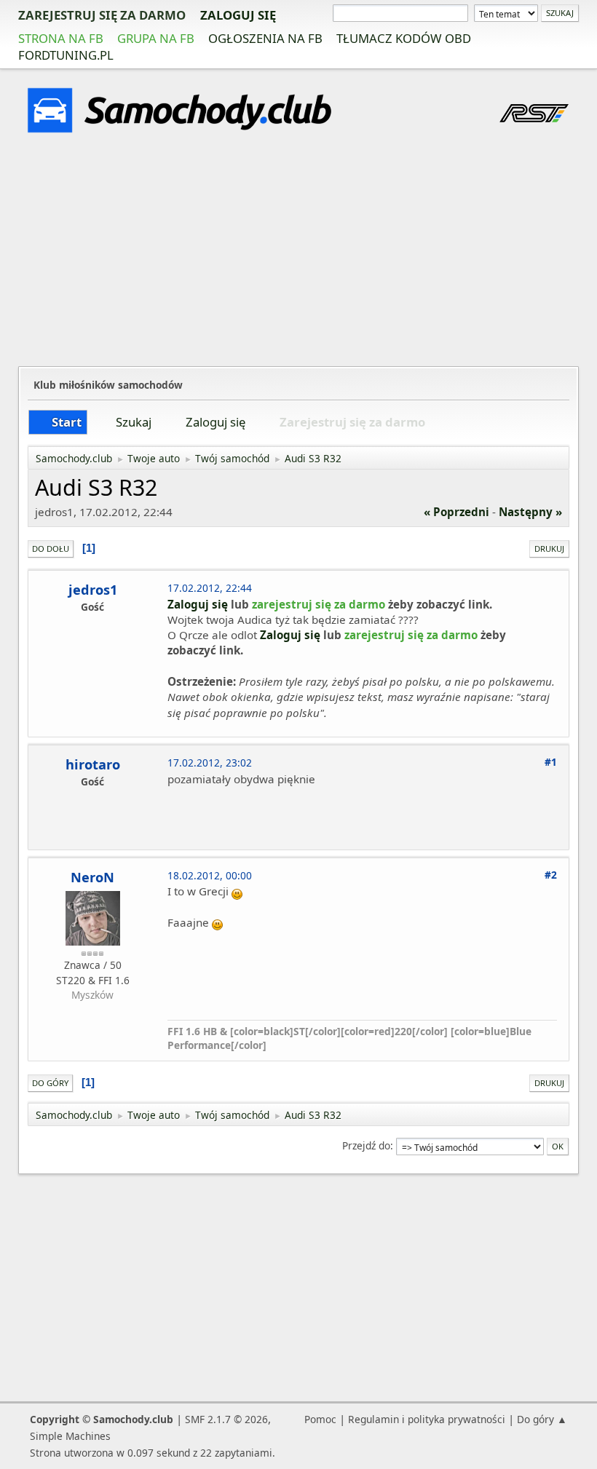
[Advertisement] (298, 253)
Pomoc (320, 1419)
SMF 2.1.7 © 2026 (226, 1419)
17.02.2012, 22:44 (209, 588)
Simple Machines (70, 1436)
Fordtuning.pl (66, 55)
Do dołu (50, 548)
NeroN (92, 877)
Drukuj (549, 548)
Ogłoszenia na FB (265, 38)
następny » (530, 511)
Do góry (50, 1082)
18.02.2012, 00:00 (209, 875)
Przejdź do (366, 1145)
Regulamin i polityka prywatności (426, 1419)
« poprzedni (456, 511)
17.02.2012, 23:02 (209, 762)
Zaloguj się (238, 15)
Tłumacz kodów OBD (403, 38)
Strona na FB (60, 38)
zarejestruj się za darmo (102, 15)
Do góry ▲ (542, 1419)
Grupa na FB (155, 38)
